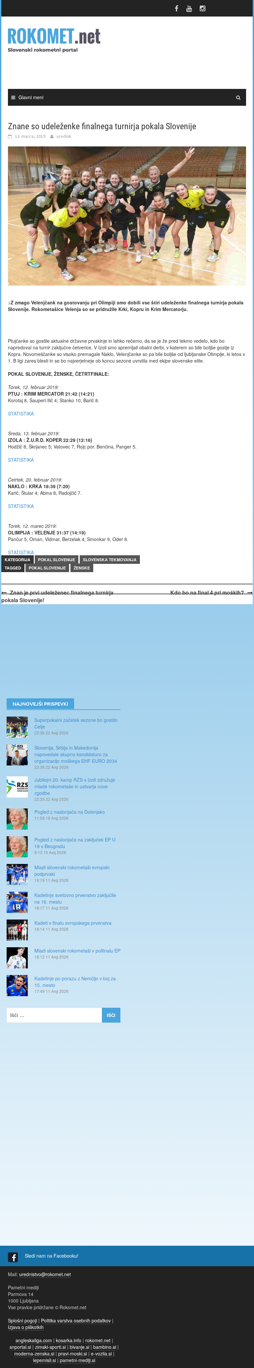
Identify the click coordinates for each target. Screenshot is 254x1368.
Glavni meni (31, 97)
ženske (82, 568)
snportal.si (20, 1347)
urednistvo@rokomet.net (45, 1274)
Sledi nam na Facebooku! (52, 1255)
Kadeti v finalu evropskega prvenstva (72, 922)
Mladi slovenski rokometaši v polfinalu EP (77, 950)
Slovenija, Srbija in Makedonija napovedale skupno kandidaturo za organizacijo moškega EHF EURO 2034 (75, 754)
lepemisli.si (44, 1360)
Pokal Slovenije (47, 568)
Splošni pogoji (22, 1320)
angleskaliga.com (34, 1340)
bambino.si (104, 1347)
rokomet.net (97, 1340)
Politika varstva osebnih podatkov (76, 1320)
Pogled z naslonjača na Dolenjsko (69, 811)
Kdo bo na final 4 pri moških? (207, 592)
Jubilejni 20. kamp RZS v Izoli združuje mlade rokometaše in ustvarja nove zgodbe (74, 786)
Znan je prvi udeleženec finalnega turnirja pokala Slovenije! (57, 596)
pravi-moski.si (72, 1353)
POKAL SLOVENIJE (56, 560)
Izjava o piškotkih (26, 1327)
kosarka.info (68, 1340)
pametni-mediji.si (77, 1360)
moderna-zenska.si (34, 1353)
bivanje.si (79, 1347)
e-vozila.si (101, 1353)
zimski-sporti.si (50, 1347)
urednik (64, 136)
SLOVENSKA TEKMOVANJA (110, 560)
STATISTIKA (21, 413)
